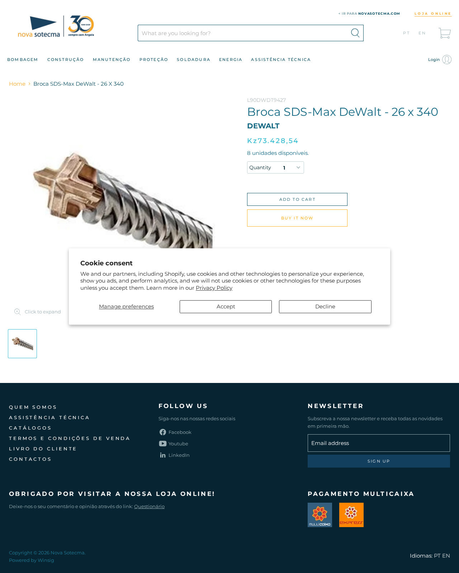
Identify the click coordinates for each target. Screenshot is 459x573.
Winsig (46, 560)
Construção (65, 59)
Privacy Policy (214, 287)
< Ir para (370, 13)
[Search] (355, 33)
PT (407, 32)
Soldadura (193, 59)
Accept (226, 306)
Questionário (149, 506)
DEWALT (263, 126)
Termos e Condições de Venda (70, 438)
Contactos (30, 459)
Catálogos (30, 428)
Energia (230, 59)
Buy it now (297, 218)
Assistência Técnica (281, 59)
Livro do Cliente (43, 448)
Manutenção (112, 59)
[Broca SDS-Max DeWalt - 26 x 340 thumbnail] (22, 344)
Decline (325, 306)
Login (434, 59)
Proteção (154, 59)
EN (422, 32)
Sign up (379, 461)
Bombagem (23, 59)
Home (17, 84)
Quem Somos (33, 407)
